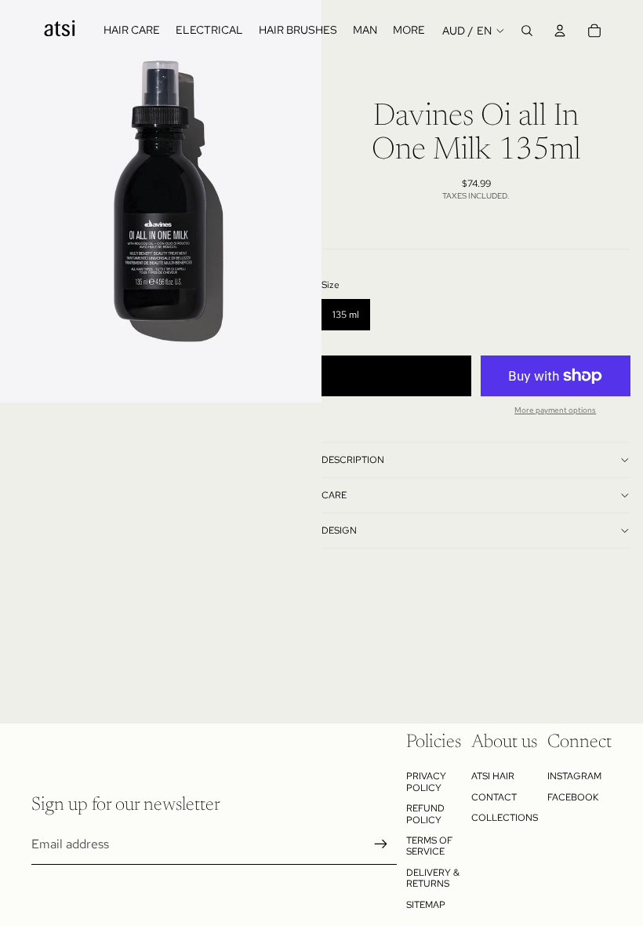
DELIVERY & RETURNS (433, 878)
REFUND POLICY (425, 814)
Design (339, 530)
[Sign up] (381, 844)
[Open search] (527, 30)
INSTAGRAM (574, 776)
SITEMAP (425, 905)
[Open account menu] (560, 30)
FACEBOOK (572, 797)
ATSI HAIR (492, 776)
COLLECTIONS (504, 817)
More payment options (555, 410)
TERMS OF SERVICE (429, 846)
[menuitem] (409, 30)
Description (353, 460)
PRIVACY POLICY (426, 781)
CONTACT (494, 797)
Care (334, 495)
